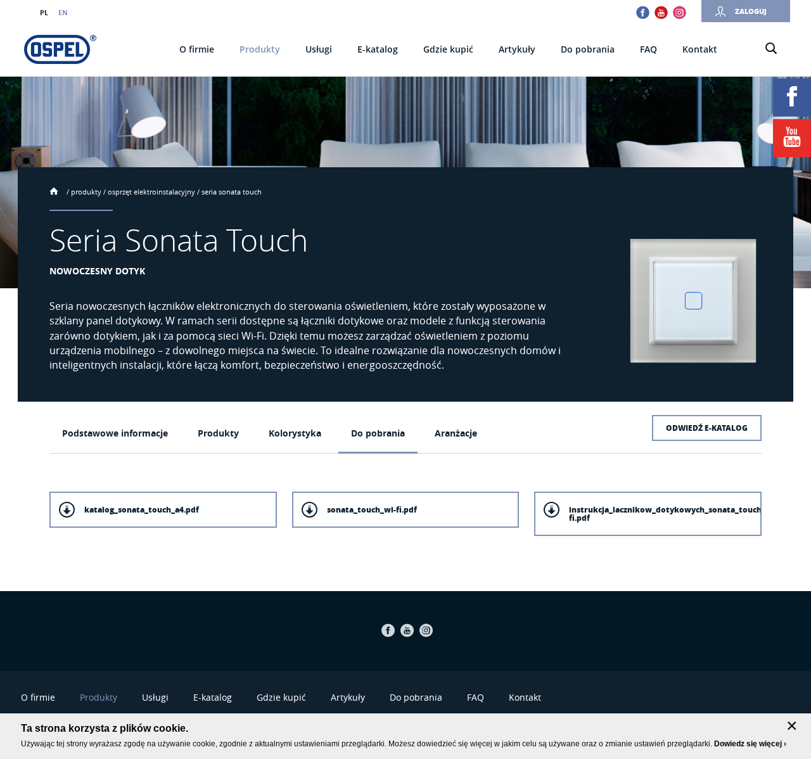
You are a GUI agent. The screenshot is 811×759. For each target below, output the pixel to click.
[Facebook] (792, 98)
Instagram (679, 12)
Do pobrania (378, 433)
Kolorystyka (295, 433)
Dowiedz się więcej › (750, 743)
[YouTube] (792, 138)
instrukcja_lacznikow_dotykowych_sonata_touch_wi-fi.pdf (665, 513)
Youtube (661, 12)
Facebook (642, 12)
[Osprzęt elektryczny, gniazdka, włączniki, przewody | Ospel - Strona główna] (60, 49)
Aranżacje (456, 433)
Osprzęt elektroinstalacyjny (151, 191)
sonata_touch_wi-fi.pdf (372, 509)
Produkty (86, 191)
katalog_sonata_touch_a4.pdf (141, 509)
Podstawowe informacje (115, 433)
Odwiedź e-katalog (707, 428)
